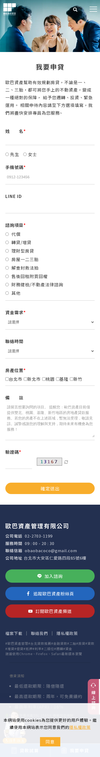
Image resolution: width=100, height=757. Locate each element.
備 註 (14, 397)
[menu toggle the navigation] (93, 9)
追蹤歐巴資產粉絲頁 (53, 593)
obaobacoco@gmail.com (51, 550)
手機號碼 (14, 167)
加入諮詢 (54, 576)
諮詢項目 (14, 225)
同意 (50, 741)
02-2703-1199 (39, 536)
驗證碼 (12, 452)
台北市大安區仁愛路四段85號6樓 (55, 558)
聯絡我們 (39, 633)
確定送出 (50, 488)
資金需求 (14, 312)
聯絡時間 (14, 341)
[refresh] (66, 462)
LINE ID (13, 196)
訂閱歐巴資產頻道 (53, 611)
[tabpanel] (50, 26)
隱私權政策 (80, 727)
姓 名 (14, 131)
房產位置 (14, 370)
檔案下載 (13, 633)
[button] (75, 10)
